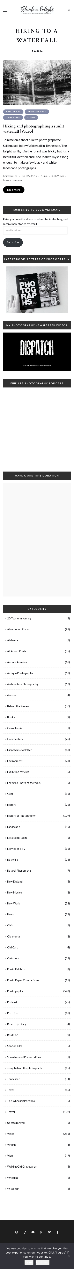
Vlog (10, 1155)
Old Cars (12, 947)
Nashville (12, 859)
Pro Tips (12, 1013)
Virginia (11, 1144)
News (10, 914)
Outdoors (13, 958)
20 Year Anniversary (19, 618)
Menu (5, 10)
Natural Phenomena (19, 870)
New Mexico (14, 892)
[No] (69, 1256)
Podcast (12, 1002)
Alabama (12, 640)
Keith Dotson (10, 175)
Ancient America (17, 662)
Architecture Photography (22, 684)
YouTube (33, 1232)
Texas (10, 1090)
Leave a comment (13, 180)
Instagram (16, 1232)
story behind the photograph (24, 1068)
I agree (29, 1262)
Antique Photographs (20, 673)
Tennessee (13, 117)
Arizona (11, 695)
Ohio (10, 925)
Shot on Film (14, 1046)
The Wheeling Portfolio (21, 1101)
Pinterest (41, 1232)
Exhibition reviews (18, 772)
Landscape (13, 112)
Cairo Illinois (14, 728)
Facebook (57, 1232)
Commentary (15, 739)
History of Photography (21, 815)
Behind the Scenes (18, 706)
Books (11, 717)
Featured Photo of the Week (24, 782)
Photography (37, 112)
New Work (13, 903)
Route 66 (12, 1035)
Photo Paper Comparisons (23, 980)
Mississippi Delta (17, 837)
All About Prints (16, 651)
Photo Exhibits (16, 969)
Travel (11, 1111)
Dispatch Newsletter (19, 750)
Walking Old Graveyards (22, 1166)
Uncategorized (16, 1122)
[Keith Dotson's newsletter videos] (37, 352)
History (11, 804)
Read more (42, 1262)
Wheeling (12, 1177)
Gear (10, 793)
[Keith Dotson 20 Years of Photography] (37, 289)
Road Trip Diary (16, 1024)
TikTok (25, 1232)
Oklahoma (13, 936)
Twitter (49, 1232)
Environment (14, 761)
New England (15, 881)
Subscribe (13, 242)
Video (31, 117)
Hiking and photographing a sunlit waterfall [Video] (33, 128)
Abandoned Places (18, 629)
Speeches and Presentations (24, 1057)
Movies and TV (16, 848)
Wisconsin (13, 1188)
